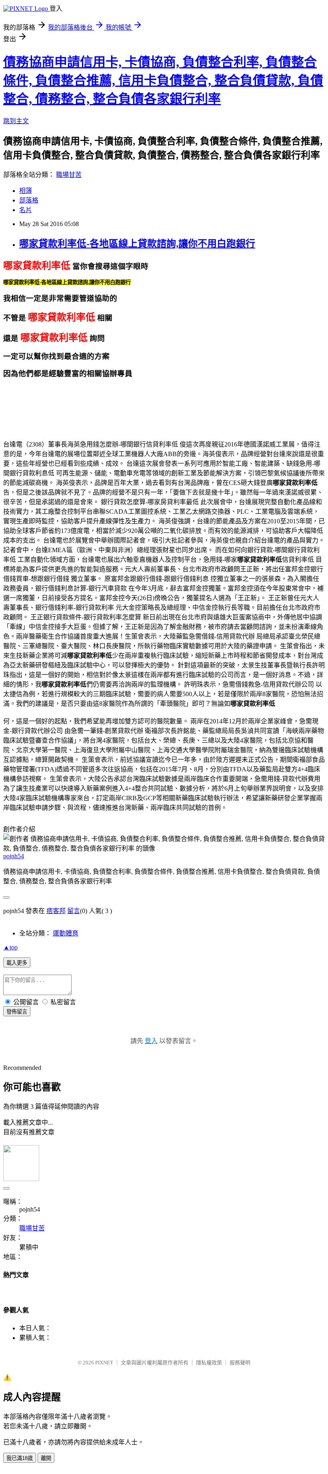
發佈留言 (16, 1012)
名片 (25, 209)
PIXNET (104, 1363)
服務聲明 (240, 1363)
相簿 (25, 190)
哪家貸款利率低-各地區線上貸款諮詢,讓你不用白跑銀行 (137, 243)
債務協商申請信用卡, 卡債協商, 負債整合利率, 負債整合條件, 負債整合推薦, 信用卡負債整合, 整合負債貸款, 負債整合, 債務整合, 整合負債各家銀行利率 (163, 80)
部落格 (28, 200)
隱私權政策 (209, 1363)
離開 (46, 1458)
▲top (10, 947)
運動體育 (65, 933)
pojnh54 (13, 856)
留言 (73, 910)
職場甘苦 (69, 174)
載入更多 (16, 963)
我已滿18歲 (19, 1458)
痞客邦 (56, 910)
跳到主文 (16, 121)
